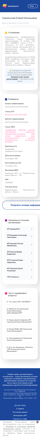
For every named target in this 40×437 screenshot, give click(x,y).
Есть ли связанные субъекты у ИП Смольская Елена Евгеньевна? (20, 349)
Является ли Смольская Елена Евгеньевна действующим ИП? (17, 311)
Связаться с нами (20, 419)
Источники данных (20, 412)
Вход (32, 6)
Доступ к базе (20, 405)
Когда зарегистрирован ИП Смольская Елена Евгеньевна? (19, 321)
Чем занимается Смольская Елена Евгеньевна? (19, 339)
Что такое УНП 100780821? (20, 302)
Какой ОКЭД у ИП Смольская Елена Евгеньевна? (19, 330)
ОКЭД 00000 (9, 149)
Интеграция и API (20, 415)
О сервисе (20, 409)
